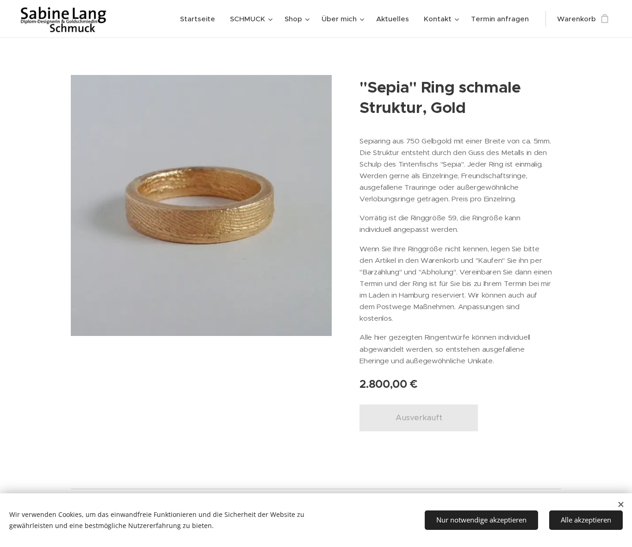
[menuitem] (200, 19)
